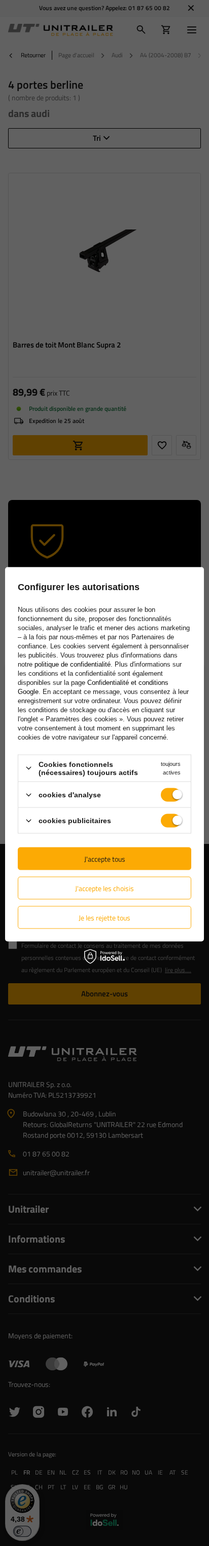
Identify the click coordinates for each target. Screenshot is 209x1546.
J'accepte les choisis (104, 887)
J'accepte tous (104, 858)
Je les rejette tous (104, 917)
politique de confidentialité (72, 664)
